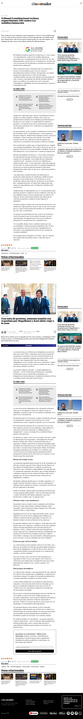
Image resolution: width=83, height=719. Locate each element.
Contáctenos (45, 703)
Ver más (20, 331)
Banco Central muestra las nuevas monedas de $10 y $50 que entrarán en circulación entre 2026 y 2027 (26, 107)
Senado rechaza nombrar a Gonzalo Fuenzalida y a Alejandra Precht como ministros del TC (6, 269)
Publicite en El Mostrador (48, 700)
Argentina (4, 666)
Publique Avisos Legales (48, 702)
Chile (8, 666)
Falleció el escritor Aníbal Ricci (68, 144)
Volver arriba (3, 713)
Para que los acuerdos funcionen (68, 96)
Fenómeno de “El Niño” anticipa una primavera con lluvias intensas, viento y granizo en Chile (25, 98)
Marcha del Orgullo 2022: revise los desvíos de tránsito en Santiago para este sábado (36, 268)
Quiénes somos (29, 700)
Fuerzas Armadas (26, 666)
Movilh (22, 253)
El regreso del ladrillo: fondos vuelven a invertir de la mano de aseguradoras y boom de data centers (69, 79)
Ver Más (69, 99)
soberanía (42, 666)
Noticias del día (65, 125)
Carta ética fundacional (30, 701)
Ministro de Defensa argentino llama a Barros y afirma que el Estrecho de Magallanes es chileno (46, 106)
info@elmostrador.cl (11, 704)
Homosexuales (5, 253)
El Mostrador (6, 31)
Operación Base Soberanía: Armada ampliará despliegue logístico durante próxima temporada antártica (46, 98)
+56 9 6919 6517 (4, 704)
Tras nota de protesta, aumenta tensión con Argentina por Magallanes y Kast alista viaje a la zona (68, 57)
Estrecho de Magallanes (16, 666)
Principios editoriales (30, 702)
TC (25, 253)
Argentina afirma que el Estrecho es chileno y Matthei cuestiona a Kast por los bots (70, 151)
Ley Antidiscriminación (14, 253)
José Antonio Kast (35, 666)
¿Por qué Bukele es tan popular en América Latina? (69, 91)
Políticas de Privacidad (30, 704)
